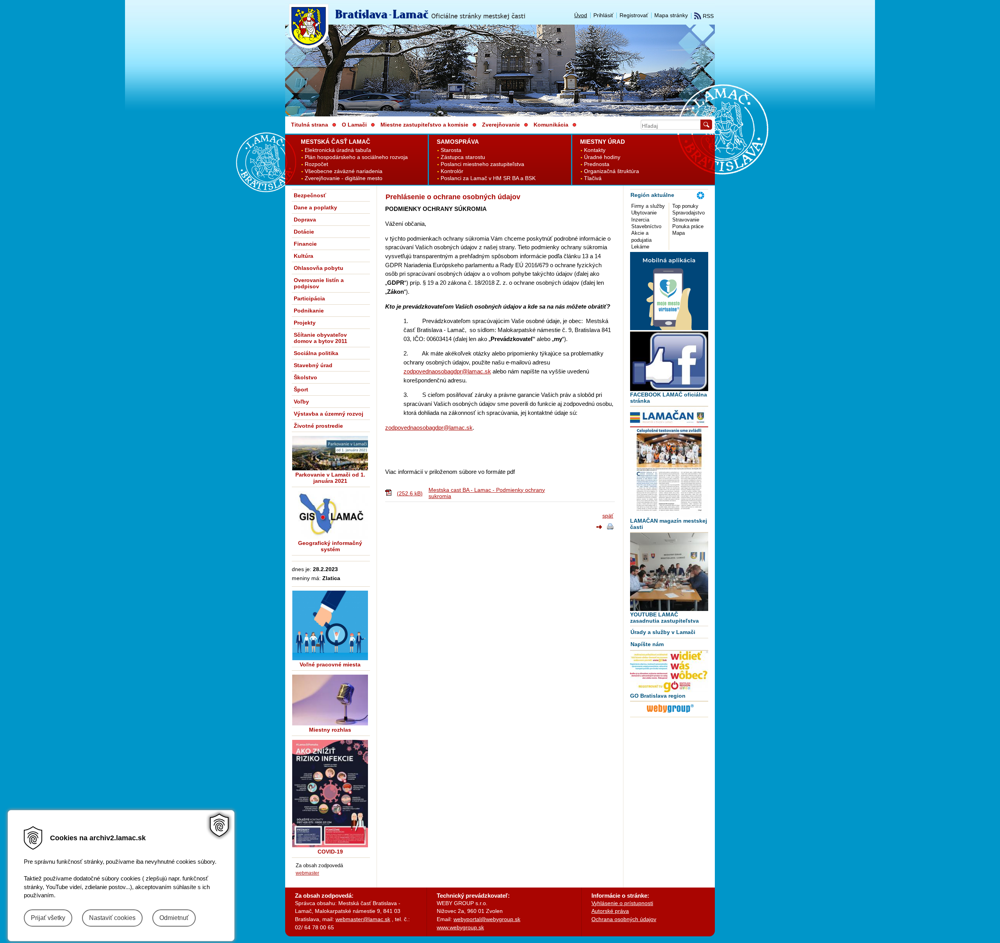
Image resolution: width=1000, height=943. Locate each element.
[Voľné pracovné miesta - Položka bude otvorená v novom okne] (330, 625)
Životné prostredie (318, 426)
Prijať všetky (48, 917)
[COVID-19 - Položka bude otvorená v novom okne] (330, 793)
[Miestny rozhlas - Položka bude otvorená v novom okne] (330, 700)
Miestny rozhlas (330, 730)
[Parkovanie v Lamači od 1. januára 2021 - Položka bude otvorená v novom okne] (330, 453)
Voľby (301, 401)
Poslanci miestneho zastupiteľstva (482, 164)
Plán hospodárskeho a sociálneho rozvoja (356, 157)
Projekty (305, 323)
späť (607, 516)
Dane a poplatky (315, 207)
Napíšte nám (647, 644)
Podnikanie (309, 310)
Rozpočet (316, 164)
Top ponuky (685, 206)
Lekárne (640, 247)
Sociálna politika (316, 353)
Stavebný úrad (313, 365)
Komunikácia (551, 124)
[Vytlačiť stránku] (610, 528)
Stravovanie (685, 220)
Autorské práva (610, 911)
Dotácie (304, 232)
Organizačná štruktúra (611, 171)
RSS (707, 16)
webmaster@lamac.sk (363, 919)
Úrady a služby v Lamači (662, 632)
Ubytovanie (644, 213)
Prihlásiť (603, 15)
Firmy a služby (648, 206)
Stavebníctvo (646, 226)
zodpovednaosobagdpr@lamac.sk (447, 371)
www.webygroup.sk (460, 927)
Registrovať (634, 15)
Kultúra (303, 256)
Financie (305, 244)
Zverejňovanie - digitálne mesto (343, 178)
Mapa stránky (671, 15)
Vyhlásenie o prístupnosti (622, 903)
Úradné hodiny (602, 157)
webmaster (307, 872)
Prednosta (596, 164)
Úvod (580, 15)
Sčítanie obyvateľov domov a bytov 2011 (320, 338)
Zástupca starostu (463, 157)
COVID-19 (330, 851)
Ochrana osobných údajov (623, 919)
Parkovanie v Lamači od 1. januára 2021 (330, 478)
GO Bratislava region (658, 696)
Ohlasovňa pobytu (318, 268)
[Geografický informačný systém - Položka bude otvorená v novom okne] (330, 515)
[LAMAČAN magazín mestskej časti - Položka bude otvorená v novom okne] (669, 462)
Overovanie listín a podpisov (319, 283)
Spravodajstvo (688, 213)
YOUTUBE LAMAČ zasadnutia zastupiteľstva (664, 617)
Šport (301, 389)
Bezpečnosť (310, 195)
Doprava (305, 219)
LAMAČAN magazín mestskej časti (668, 524)
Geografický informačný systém (330, 546)
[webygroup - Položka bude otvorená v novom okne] (670, 714)
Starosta (451, 150)
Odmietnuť (174, 917)
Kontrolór (452, 171)
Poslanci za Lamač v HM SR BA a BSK (488, 178)
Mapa (678, 233)
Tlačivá (593, 178)
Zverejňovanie (501, 124)
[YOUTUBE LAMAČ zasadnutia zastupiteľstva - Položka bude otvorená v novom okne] (669, 572)
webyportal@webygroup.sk (487, 919)
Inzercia (640, 220)
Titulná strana (309, 124)
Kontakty (594, 150)
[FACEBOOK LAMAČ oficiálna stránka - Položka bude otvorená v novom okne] (669, 361)
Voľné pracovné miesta (330, 664)
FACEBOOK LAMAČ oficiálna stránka (668, 397)
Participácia (309, 298)
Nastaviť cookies (112, 917)
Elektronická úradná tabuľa (338, 150)
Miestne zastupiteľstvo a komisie (424, 124)
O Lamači (354, 124)
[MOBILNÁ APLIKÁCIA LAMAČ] (669, 328)
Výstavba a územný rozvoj (328, 414)
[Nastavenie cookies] (219, 825)
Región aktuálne (652, 195)
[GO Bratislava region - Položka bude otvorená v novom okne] (669, 671)
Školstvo (305, 377)
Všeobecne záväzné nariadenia (343, 171)
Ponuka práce (688, 226)
